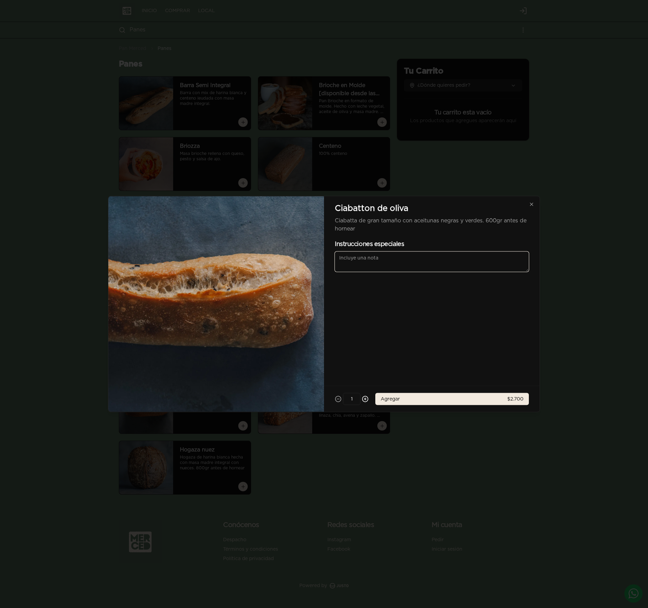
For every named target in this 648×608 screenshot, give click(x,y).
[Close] (531, 204)
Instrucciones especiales (369, 244)
